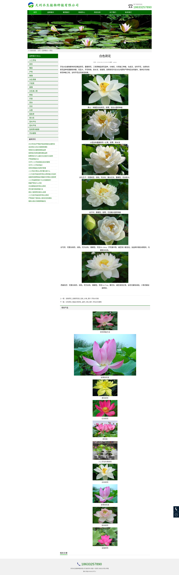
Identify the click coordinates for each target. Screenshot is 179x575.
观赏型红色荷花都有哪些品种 (37, 153)
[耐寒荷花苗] (105, 355)
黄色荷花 (105, 398)
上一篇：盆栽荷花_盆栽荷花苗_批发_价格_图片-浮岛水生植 (79, 298)
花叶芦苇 (32, 125)
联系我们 (128, 12)
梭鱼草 (31, 114)
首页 (35, 12)
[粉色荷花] (105, 515)
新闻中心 (81, 12)
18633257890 (142, 7)
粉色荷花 (105, 525)
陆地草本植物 (34, 129)
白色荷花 (105, 482)
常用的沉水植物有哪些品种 (37, 150)
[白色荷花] (105, 472)
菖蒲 (31, 87)
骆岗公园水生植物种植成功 (37, 201)
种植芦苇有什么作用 (35, 183)
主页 (39, 50)
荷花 (51, 50)
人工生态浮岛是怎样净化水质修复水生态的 (42, 174)
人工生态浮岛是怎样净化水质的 (38, 195)
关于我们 (112, 12)
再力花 (31, 118)
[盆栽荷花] (105, 536)
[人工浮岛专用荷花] (105, 450)
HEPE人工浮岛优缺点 (35, 165)
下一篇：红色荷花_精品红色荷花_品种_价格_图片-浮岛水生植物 (81, 302)
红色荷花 (105, 418)
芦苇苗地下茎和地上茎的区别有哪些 (40, 198)
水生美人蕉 (33, 91)
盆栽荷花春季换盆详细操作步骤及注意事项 (42, 177)
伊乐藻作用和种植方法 (35, 189)
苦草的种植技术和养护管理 (37, 168)
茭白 (31, 102)
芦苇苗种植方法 (33, 159)
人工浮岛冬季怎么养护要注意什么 (39, 171)
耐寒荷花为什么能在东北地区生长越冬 (40, 156)
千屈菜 (31, 83)
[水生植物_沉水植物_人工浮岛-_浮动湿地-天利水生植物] (53, 5)
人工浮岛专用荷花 (105, 462)
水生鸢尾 (32, 79)
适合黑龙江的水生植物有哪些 (37, 147)
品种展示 (50, 12)
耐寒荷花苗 (105, 377)
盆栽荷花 (105, 548)
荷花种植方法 (105, 332)
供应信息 (97, 12)
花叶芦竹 (32, 122)
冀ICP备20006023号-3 (89, 571)
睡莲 (31, 68)
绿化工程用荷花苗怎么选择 (37, 192)
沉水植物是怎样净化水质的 (37, 186)
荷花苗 (105, 439)
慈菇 (31, 95)
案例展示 (66, 12)
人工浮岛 (32, 60)
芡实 (31, 106)
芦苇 (31, 72)
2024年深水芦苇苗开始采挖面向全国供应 (41, 144)
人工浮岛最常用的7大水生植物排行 (39, 180)
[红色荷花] (105, 408)
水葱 (31, 110)
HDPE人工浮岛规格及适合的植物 (39, 162)
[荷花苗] (105, 429)
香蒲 (31, 76)
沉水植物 (32, 133)
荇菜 (31, 99)
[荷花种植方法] (105, 320)
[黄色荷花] (105, 387)
